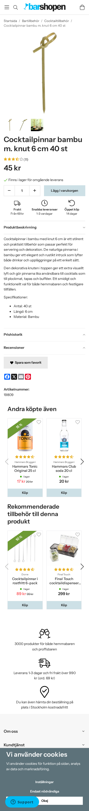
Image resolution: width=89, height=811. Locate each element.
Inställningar (44, 782)
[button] (25, 493)
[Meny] (6, 7)
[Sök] (15, 7)
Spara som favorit (27, 362)
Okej (44, 801)
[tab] (44, 227)
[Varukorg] (82, 7)
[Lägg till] (34, 190)
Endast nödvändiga (44, 791)
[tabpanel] (44, 281)
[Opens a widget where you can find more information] (22, 802)
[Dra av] (9, 190)
